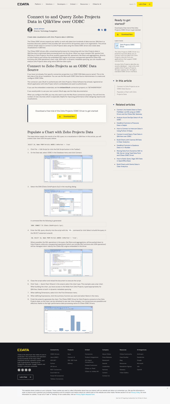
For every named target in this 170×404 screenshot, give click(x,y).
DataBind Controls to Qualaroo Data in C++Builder (128, 146)
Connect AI (71, 357)
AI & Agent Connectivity (89, 361)
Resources (123, 363)
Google (139, 360)
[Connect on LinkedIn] (105, 30)
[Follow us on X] (102, 30)
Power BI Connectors (57, 376)
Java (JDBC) (54, 357)
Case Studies (124, 357)
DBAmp (70, 363)
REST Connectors (55, 369)
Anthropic (140, 354)
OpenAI (139, 369)
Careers (104, 373)
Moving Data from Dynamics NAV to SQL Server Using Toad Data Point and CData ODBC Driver (129, 153)
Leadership (106, 366)
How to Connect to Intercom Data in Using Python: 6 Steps (130, 130)
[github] (26, 370)
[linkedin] (19, 370)
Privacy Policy (135, 392)
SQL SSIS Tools (72, 360)
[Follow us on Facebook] (99, 30)
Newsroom (105, 360)
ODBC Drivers (54, 354)
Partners (105, 369)
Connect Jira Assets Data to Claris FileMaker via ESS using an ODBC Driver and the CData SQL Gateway (129, 112)
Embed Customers (91, 365)
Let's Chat (142, 4)
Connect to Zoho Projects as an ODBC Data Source (128, 87)
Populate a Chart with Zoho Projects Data (126, 93)
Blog (121, 360)
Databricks (140, 357)
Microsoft (140, 363)
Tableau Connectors (56, 379)
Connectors (88, 354)
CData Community (126, 354)
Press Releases (107, 357)
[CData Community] (29, 370)
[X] (22, 370)
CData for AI (97, 4)
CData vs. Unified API (92, 371)
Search (131, 4)
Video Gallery (124, 373)
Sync (69, 354)
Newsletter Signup (126, 366)
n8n (138, 366)
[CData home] (25, 4)
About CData (106, 354)
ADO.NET (53, 360)
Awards (104, 363)
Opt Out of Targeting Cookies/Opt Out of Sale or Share (131, 398)
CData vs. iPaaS (90, 368)
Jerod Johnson (39, 29)
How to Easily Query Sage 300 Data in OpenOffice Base (129, 160)
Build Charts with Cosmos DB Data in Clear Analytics (129, 141)
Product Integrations (91, 357)
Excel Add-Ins (54, 373)
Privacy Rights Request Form (85, 394)
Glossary (122, 369)
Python (52, 363)
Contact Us (106, 376)
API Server (53, 366)
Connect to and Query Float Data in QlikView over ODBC (129, 135)
